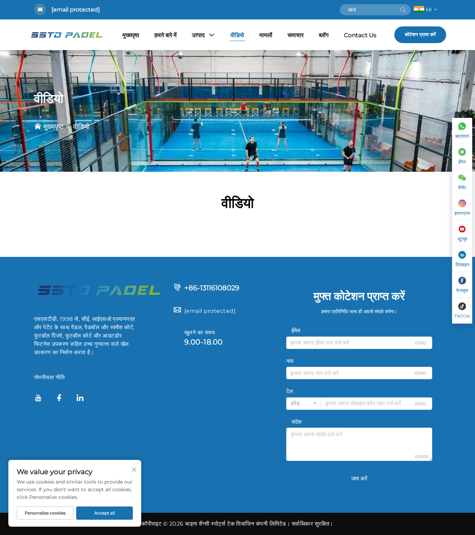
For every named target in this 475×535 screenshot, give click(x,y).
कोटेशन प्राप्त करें (420, 34)
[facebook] (59, 399)
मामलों (265, 35)
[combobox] (303, 403)
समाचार (296, 35)
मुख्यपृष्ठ (130, 35)
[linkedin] (80, 399)
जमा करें (359, 478)
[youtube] (38, 399)
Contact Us (360, 35)
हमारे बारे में (165, 35)
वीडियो (237, 35)
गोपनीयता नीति (49, 377)
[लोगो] (98, 289)
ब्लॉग (324, 35)
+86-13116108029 (211, 288)
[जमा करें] (403, 9)
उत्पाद (198, 35)
